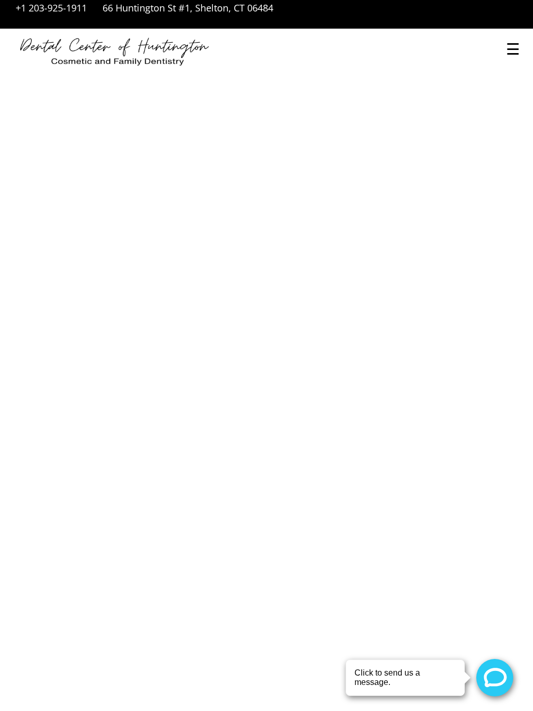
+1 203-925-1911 (51, 8)
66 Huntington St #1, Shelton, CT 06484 (188, 8)
